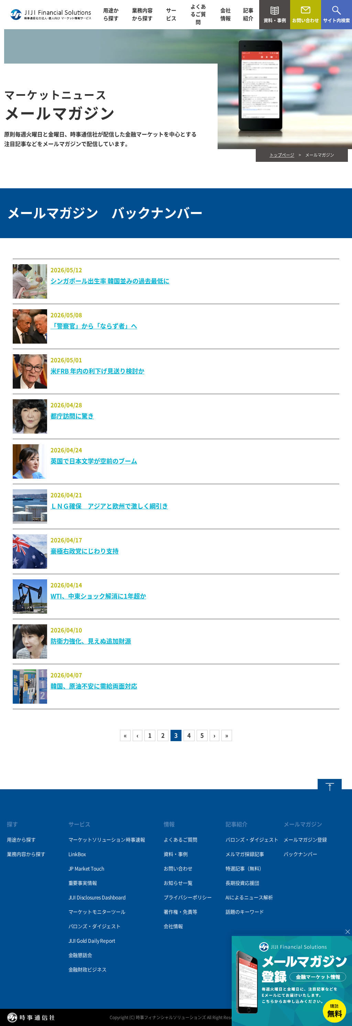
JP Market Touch (86, 868)
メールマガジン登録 (305, 839)
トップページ (282, 155)
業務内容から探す (142, 14)
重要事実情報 (82, 883)
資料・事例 (176, 854)
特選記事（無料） (245, 868)
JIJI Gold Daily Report (91, 940)
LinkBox (77, 854)
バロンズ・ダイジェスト (94, 926)
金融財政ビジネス (87, 969)
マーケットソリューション (96, 839)
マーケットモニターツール (96, 912)
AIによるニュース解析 (249, 897)
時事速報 (135, 839)
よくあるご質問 (198, 14)
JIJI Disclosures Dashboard (97, 897)
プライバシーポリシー (188, 897)
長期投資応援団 (242, 883)
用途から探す (111, 14)
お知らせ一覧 (178, 883)
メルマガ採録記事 (245, 854)
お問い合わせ (178, 868)
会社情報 (225, 14)
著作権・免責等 (180, 912)
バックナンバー (300, 854)
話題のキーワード (245, 912)
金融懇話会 (80, 955)
